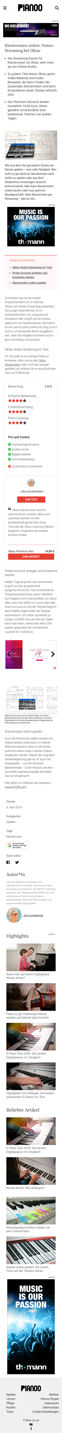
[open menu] (5, 8)
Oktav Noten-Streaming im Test (32, 267)
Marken (54, 1394)
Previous (10, 654)
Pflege (10, 1403)
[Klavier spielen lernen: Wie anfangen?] (31, 1171)
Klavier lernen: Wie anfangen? (25, 1188)
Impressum (51, 1403)
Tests (9, 1411)
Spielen (10, 821)
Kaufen (10, 1407)
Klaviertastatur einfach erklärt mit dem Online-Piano (28, 1229)
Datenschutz (51, 1407)
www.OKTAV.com (15, 787)
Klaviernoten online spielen (29, 282)
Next (52, 654)
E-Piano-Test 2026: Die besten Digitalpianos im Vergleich (26, 1055)
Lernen (10, 1398)
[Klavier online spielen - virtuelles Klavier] (31, 1250)
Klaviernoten (14, 836)
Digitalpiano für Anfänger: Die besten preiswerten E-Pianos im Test (30, 1095)
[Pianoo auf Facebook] (31, 1428)
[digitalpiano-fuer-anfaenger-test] (31, 1076)
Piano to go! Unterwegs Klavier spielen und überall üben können (27, 1015)
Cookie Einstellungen (45, 1411)
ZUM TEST (31, 499)
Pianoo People (50, 1398)
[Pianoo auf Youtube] (31, 1424)
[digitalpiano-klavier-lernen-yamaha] (31, 957)
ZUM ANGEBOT (31, 556)
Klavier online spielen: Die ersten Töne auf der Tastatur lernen (27, 1269)
